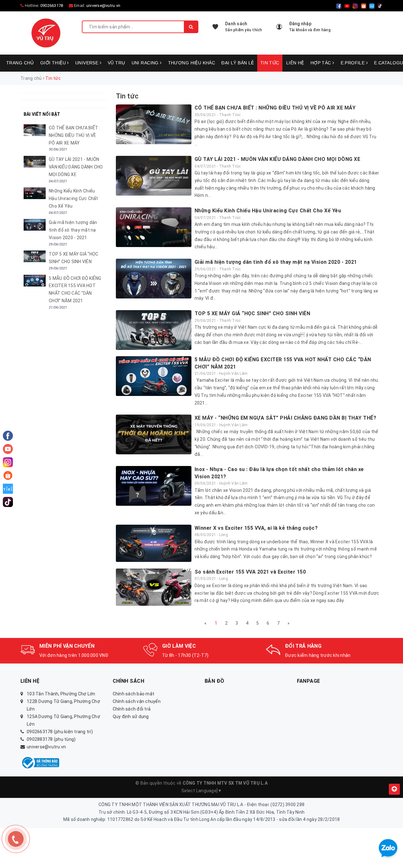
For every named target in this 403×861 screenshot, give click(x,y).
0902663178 (51, 5)
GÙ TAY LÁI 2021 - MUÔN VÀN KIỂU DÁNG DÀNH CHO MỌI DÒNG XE (277, 159)
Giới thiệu (53, 62)
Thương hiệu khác (191, 62)
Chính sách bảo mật (134, 693)
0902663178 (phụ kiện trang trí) (60, 731)
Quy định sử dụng (131, 716)
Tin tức (269, 62)
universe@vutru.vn (103, 5)
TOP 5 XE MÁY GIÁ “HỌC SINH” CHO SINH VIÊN (252, 313)
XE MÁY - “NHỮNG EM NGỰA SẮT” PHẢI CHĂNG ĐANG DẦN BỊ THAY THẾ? (286, 418)
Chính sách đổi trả (132, 708)
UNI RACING (146, 62)
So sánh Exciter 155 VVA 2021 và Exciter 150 (250, 572)
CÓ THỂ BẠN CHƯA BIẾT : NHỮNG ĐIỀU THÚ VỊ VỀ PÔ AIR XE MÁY (275, 108)
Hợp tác (321, 62)
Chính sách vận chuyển (137, 701)
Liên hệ (295, 62)
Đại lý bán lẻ (237, 62)
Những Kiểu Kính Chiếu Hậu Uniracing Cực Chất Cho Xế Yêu (268, 211)
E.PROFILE (353, 62)
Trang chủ (20, 62)
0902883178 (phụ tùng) (51, 739)
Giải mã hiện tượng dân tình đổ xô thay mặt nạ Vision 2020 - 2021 (276, 262)
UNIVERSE (87, 62)
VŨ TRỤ (116, 62)
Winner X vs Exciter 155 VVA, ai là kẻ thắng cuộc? (256, 528)
